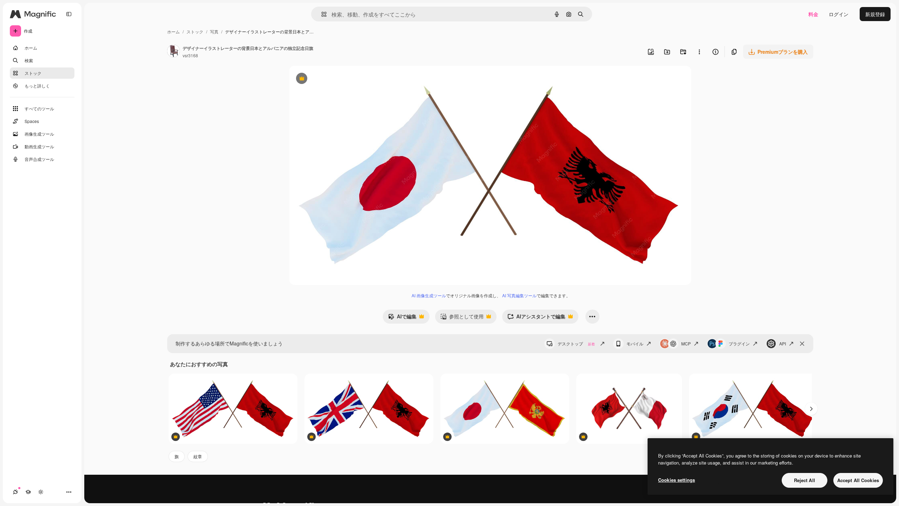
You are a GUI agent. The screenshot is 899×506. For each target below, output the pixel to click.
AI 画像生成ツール (429, 295)
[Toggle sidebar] (68, 14)
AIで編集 (402, 318)
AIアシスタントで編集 (536, 318)
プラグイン (739, 343)
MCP (686, 343)
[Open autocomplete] (321, 14)
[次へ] (811, 409)
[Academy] (28, 492)
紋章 (197, 456)
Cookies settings (676, 479)
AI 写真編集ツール (519, 295)
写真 (214, 31)
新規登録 (875, 14)
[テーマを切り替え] (40, 492)
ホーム (173, 31)
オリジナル (337, 79)
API (782, 343)
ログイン (838, 14)
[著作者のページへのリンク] (173, 52)
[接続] (15, 492)
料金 (813, 14)
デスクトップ (576, 343)
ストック (194, 31)
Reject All (804, 480)
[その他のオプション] (699, 52)
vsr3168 (190, 55)
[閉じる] (802, 343)
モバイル (634, 343)
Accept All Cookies (858, 480)
